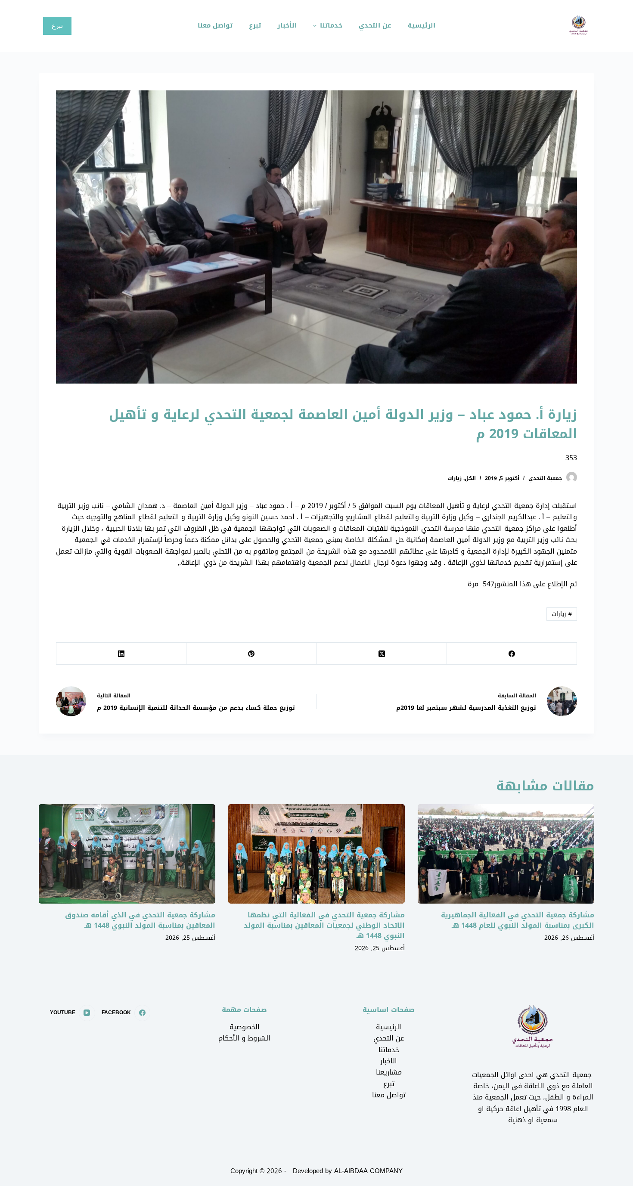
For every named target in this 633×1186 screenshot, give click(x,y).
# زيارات (562, 614)
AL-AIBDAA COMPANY (368, 1171)
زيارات (454, 478)
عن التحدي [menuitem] (375, 25)
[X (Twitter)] (381, 654)
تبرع (57, 25)
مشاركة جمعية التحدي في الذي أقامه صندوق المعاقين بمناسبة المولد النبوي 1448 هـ (140, 920)
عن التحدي (388, 1038)
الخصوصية (245, 1027)
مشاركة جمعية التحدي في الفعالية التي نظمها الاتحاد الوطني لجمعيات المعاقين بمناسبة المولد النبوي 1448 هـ (324, 925)
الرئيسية (388, 1027)
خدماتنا (389, 1049)
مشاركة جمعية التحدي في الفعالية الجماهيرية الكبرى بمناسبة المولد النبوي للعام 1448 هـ (517, 920)
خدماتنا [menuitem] (331, 25)
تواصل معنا (389, 1095)
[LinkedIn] (121, 654)
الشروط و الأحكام (244, 1038)
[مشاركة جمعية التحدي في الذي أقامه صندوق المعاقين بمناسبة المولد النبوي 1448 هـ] (127, 854)
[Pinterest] (251, 654)
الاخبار (388, 1061)
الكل (470, 478)
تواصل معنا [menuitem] (215, 25)
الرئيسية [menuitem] (421, 25)
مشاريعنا (389, 1072)
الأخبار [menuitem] (287, 25)
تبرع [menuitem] (255, 25)
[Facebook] (512, 654)
